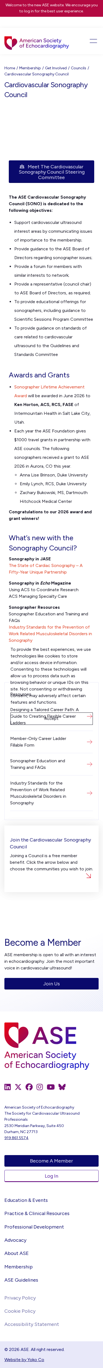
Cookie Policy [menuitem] (19, 1311)
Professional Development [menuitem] (34, 1227)
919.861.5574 (16, 1138)
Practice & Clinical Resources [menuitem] (36, 1213)
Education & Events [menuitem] (26, 1200)
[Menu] (89, 41)
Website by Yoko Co (24, 1359)
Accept (51, 718)
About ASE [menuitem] (16, 1253)
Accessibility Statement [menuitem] (31, 1324)
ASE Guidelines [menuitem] (21, 1280)
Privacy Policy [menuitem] (20, 1298)
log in (29, 11)
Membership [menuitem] (18, 1267)
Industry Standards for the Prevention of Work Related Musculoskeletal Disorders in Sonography (50, 633)
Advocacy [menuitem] (15, 1240)
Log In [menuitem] (51, 1176)
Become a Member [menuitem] (51, 1161)
